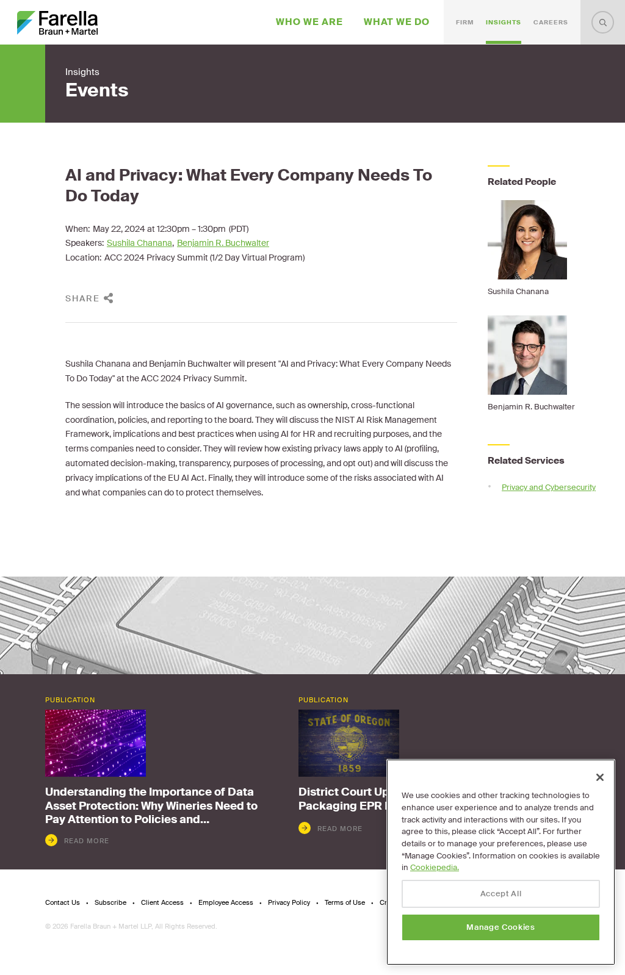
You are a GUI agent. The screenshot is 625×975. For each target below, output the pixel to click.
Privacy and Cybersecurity (549, 487)
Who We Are (309, 22)
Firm (465, 22)
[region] (500, 862)
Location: (83, 257)
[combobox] (602, 22)
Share (82, 298)
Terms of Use (345, 902)
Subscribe (110, 902)
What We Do (397, 22)
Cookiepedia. (434, 867)
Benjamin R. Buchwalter (223, 242)
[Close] (600, 777)
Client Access (162, 902)
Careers (550, 22)
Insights (503, 22)
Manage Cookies (500, 927)
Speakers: (84, 242)
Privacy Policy (289, 902)
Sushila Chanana (139, 242)
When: (77, 228)
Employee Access (225, 902)
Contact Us (62, 902)
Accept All (501, 893)
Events (96, 90)
